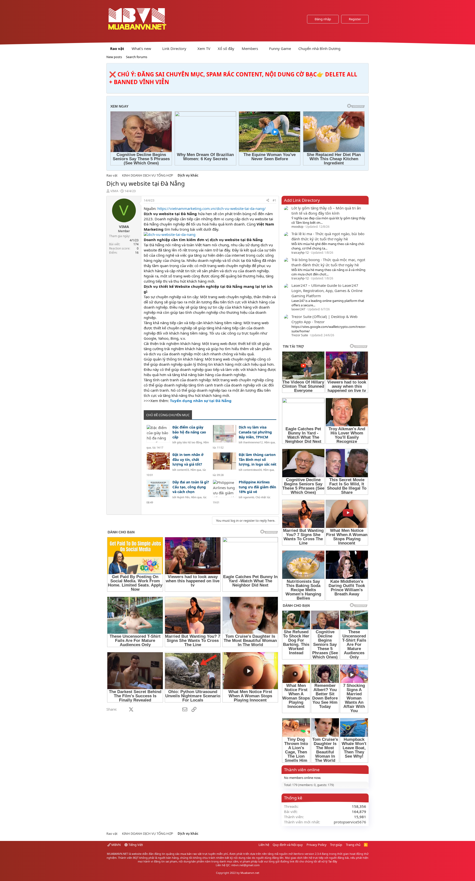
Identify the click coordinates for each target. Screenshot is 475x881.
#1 (274, 200)
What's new (141, 48)
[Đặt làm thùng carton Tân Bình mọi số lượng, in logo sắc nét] (224, 461)
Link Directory (174, 48)
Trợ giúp (336, 844)
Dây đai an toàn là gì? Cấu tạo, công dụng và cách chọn (190, 487)
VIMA (114, 191)
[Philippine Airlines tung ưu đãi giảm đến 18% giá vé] (224, 488)
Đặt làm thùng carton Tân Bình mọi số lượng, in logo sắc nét (257, 459)
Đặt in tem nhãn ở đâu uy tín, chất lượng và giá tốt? (188, 459)
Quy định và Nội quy (288, 844)
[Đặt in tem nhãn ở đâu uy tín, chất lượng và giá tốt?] (158, 461)
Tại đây (332, 861)
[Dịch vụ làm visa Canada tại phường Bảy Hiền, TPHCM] (224, 433)
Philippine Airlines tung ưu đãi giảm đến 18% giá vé (257, 487)
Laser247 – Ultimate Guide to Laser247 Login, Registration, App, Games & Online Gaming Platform (326, 290)
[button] (155, 48)
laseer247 (298, 309)
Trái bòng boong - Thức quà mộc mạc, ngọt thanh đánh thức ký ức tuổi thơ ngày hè (328, 262)
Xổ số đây (226, 48)
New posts (114, 57)
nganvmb (248, 497)
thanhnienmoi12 (253, 442)
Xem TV (203, 48)
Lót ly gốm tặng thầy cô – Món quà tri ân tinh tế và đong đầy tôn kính (326, 210)
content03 (183, 470)
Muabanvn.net (249, 873)
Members (250, 48)
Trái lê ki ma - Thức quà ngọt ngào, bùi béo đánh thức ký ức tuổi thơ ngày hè (327, 236)
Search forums (136, 57)
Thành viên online (302, 769)
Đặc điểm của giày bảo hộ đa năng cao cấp (189, 432)
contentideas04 (252, 470)
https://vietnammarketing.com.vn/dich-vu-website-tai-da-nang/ (211, 208)
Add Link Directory (302, 200)
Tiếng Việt (135, 844)
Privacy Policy (317, 844)
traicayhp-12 (300, 252)
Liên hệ (264, 844)
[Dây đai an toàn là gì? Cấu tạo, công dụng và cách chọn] (158, 488)
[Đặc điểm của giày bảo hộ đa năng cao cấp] (158, 433)
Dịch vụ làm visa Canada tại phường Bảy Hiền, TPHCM (255, 432)
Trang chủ (353, 844)
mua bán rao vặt (191, 854)
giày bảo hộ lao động (189, 442)
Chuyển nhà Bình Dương (319, 48)
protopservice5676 (350, 821)
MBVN (116, 844)
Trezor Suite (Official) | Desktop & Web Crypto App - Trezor (324, 319)
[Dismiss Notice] (364, 68)
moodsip (297, 227)
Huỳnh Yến (183, 497)
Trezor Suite (299, 335)
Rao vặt (117, 48)
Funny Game (280, 48)
